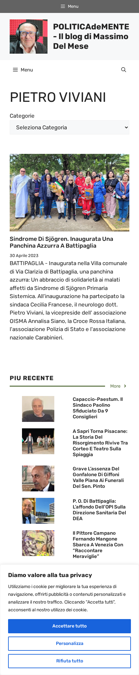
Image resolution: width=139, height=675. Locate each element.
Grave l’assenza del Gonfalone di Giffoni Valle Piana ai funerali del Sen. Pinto (98, 477)
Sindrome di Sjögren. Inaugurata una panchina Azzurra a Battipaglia (61, 242)
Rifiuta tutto (69, 661)
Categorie (22, 115)
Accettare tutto (69, 626)
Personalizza (69, 643)
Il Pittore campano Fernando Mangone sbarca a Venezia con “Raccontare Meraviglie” (98, 544)
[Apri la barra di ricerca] (124, 70)
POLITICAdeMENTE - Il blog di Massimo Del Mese (91, 36)
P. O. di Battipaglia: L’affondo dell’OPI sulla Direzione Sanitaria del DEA (99, 509)
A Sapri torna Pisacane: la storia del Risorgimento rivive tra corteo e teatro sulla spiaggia (100, 442)
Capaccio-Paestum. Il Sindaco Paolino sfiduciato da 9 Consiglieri (98, 408)
